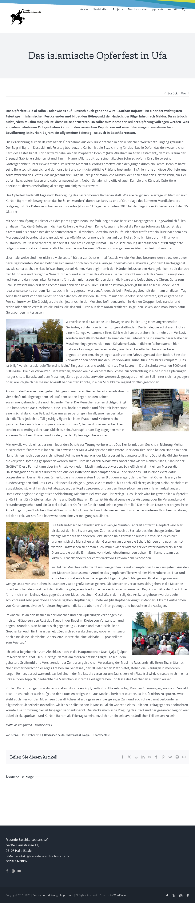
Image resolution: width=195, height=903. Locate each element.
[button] (183, 9)
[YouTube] (19, 871)
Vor (183, 93)
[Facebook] (7, 871)
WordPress (119, 895)
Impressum (66, 895)
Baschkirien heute (54, 735)
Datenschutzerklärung (45, 895)
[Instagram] (13, 871)
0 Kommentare (101, 735)
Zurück (172, 93)
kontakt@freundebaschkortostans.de (42, 856)
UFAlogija (84, 735)
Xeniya (14, 735)
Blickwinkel (72, 735)
